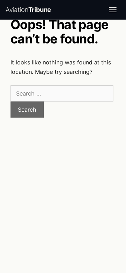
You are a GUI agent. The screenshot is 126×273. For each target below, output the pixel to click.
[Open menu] (112, 10)
